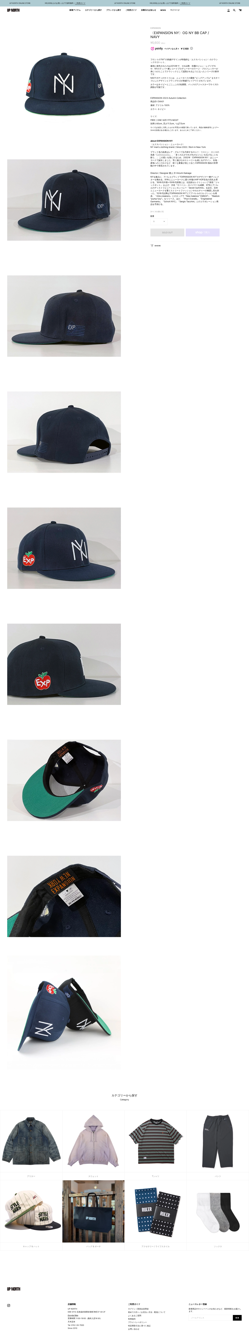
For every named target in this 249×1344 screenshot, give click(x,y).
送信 (237, 1318)
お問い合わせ (133, 1329)
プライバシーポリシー (137, 1322)
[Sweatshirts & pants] (93, 1141)
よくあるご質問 (134, 1316)
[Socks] (218, 1211)
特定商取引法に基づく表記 (139, 1326)
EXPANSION (155, 28)
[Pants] (218, 1141)
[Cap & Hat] (31, 1211)
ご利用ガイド (80, 3)
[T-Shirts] (156, 1141)
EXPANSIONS (163, 154)
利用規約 (132, 1319)
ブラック (173, 84)
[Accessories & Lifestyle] (156, 1211)
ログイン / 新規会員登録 (138, 1309)
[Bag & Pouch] (93, 1211)
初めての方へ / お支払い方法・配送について (146, 1312)
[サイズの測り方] (157, 211)
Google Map (73, 1315)
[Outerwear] (31, 1141)
